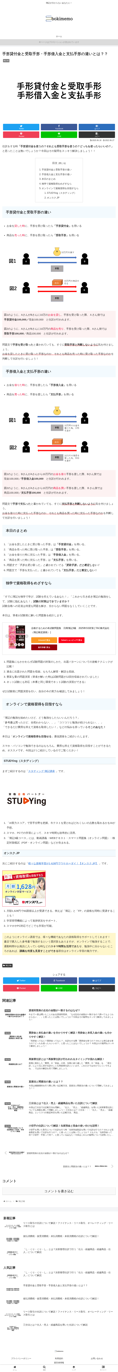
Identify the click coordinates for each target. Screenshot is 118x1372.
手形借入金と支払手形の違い (57, 174)
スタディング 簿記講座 (41, 771)
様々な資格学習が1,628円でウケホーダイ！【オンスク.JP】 (63, 863)
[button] (109, 683)
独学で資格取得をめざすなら (57, 183)
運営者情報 (59, 1362)
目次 (54, 163)
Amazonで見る (44, 640)
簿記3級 (8, 965)
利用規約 (59, 1358)
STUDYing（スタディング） (61, 193)
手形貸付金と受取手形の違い (57, 169)
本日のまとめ (49, 179)
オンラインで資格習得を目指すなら (60, 188)
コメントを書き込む (59, 1191)
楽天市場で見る (44, 647)
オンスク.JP (53, 197)
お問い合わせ (97, 1358)
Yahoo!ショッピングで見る (71, 640)
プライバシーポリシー (21, 1358)
